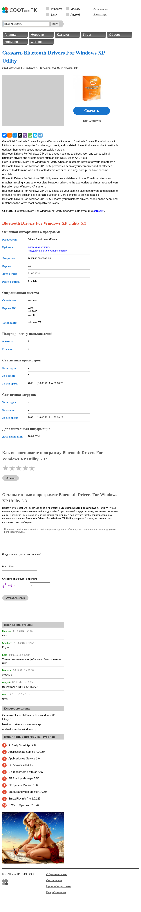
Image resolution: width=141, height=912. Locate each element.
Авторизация (100, 9)
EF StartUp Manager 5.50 (23, 778)
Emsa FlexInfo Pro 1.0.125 (24, 798)
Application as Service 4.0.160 (26, 751)
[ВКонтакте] (4, 135)
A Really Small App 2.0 (22, 745)
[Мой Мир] (14, 135)
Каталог (63, 34)
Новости (37, 34)
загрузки (98, 210)
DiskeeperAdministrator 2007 (25, 771)
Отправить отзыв (15, 597)
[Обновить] (16, 590)
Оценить (10, 478)
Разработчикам (56, 892)
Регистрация (100, 14)
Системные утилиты (39, 247)
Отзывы (37, 42)
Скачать (91, 110)
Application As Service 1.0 (24, 758)
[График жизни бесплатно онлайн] (33, 862)
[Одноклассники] (9, 135)
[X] (20, 135)
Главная (11, 34)
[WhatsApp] (30, 135)
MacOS (75, 8)
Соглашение (54, 880)
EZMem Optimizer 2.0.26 (23, 805)
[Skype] (35, 135)
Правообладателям (58, 886)
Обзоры (115, 34)
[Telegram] (40, 135)
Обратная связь (56, 874)
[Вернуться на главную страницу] (20, 12)
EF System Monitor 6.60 (23, 785)
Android (75, 14)
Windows (56, 8)
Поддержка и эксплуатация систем (47, 250)
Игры (87, 34)
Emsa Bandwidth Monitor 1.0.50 (27, 791)
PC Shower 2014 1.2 (20, 765)
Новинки (11, 42)
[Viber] (25, 135)
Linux (54, 14)
